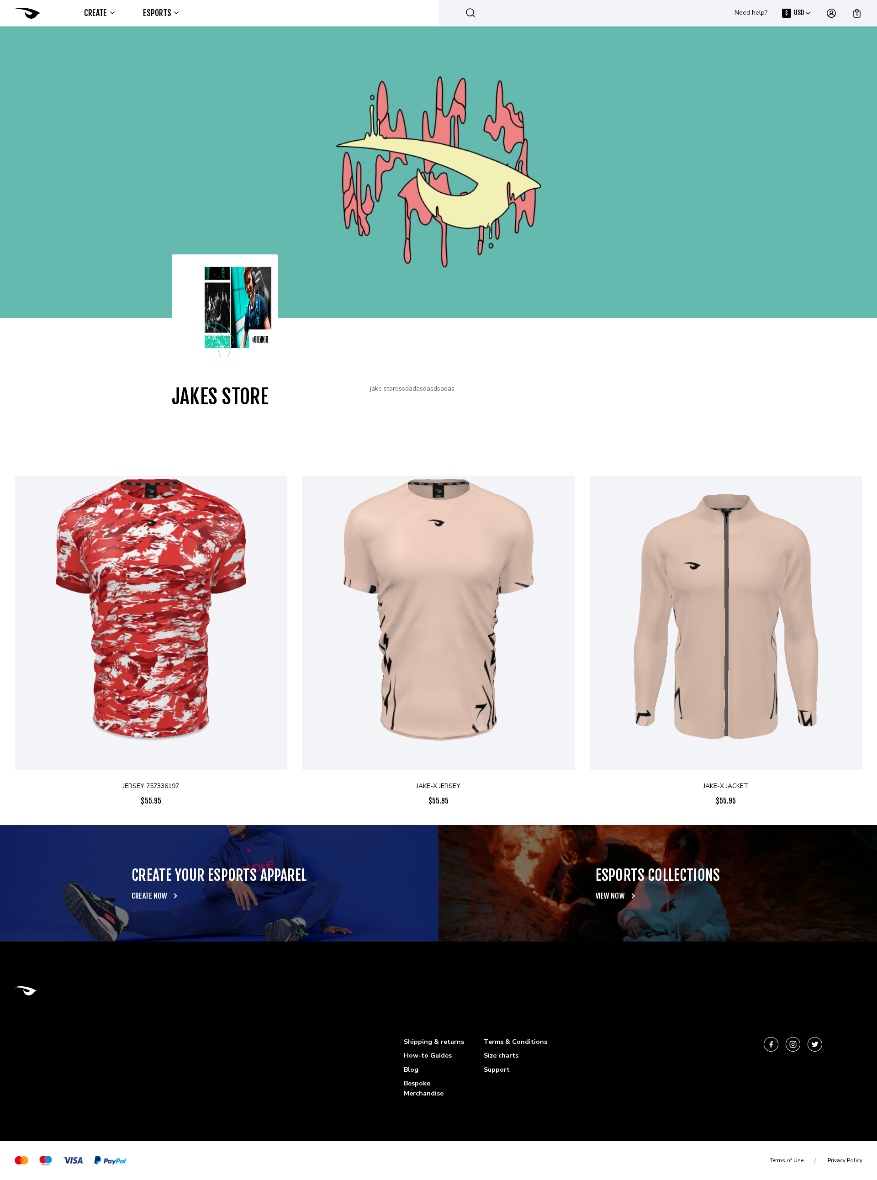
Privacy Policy (845, 1160)
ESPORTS (157, 13)
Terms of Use (786, 1160)
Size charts (501, 1055)
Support (497, 1069)
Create (95, 13)
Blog (411, 1069)
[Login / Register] (831, 13)
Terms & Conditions (515, 1041)
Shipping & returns (434, 1041)
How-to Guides (428, 1055)
